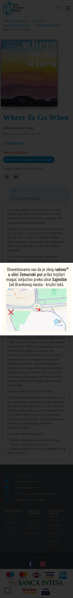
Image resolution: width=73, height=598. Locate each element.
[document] (36, 299)
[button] (67, 268)
